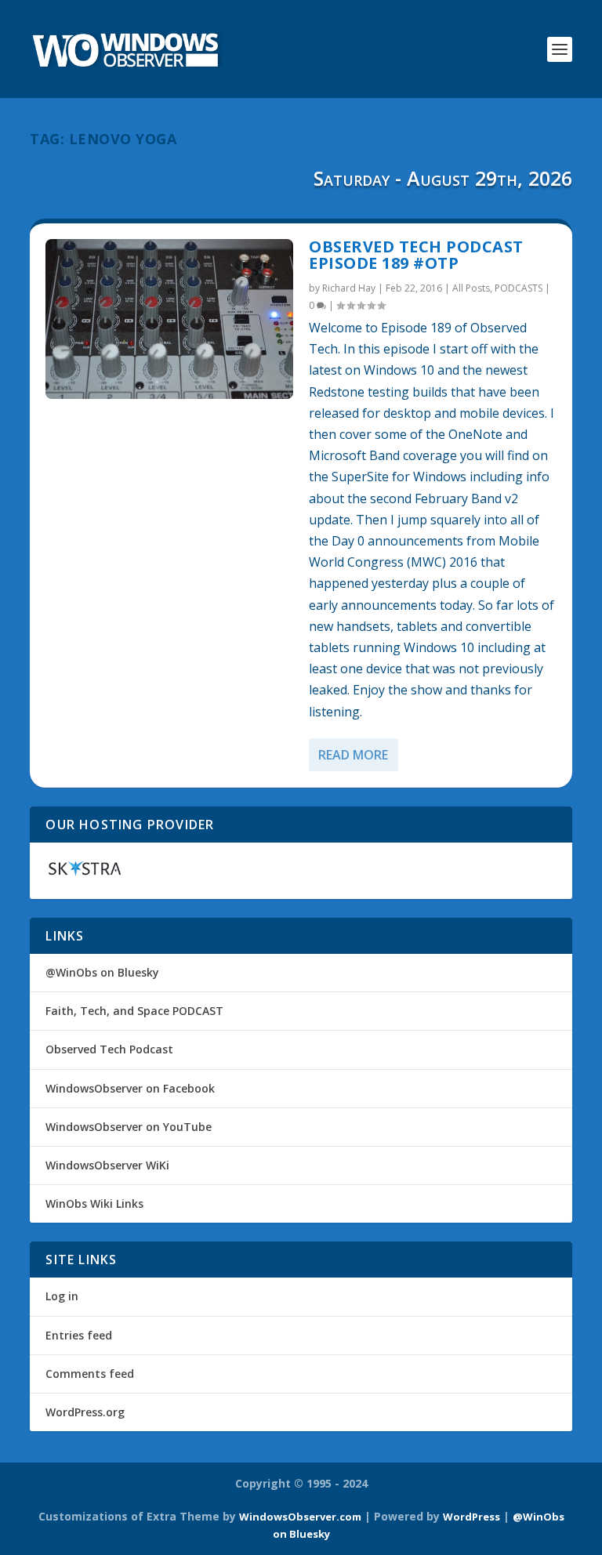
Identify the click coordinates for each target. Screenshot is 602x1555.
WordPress (471, 1517)
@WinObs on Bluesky (102, 972)
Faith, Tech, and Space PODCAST (134, 1010)
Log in (61, 1296)
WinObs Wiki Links (94, 1203)
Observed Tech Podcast (109, 1049)
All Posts (471, 288)
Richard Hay (348, 288)
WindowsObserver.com (300, 1517)
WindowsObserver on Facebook (130, 1088)
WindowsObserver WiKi (107, 1165)
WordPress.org (85, 1412)
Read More (353, 754)
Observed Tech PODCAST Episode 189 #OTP (416, 255)
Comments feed (89, 1373)
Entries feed (78, 1335)
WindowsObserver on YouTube (128, 1126)
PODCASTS (518, 288)
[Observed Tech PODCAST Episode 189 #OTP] (169, 319)
